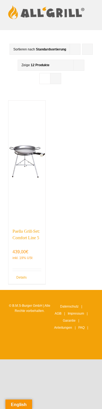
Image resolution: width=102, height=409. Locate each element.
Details (21, 277)
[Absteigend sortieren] (87, 49)
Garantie (69, 320)
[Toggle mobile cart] (72, 22)
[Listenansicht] (55, 78)
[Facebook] (68, 350)
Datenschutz (69, 306)
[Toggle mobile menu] (91, 22)
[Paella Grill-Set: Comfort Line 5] (26, 162)
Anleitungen (63, 328)
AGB (58, 313)
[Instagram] (60, 350)
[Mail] (85, 350)
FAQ (81, 328)
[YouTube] (77, 350)
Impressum (76, 313)
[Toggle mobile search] (82, 22)
